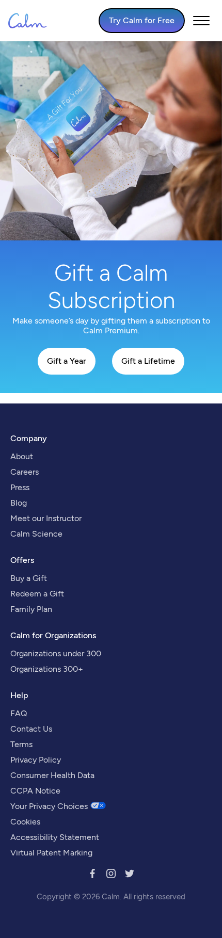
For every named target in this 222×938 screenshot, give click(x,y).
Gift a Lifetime (148, 361)
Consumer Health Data (52, 775)
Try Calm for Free (142, 20)
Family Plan (31, 609)
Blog (18, 503)
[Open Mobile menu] (201, 20)
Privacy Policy (35, 760)
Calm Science (36, 534)
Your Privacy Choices (49, 806)
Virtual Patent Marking (51, 853)
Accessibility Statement (54, 837)
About (21, 456)
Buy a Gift (28, 578)
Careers (24, 472)
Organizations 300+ (46, 669)
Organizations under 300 (55, 653)
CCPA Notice (35, 791)
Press (19, 487)
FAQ (18, 713)
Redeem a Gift (37, 594)
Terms (21, 744)
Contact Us (31, 729)
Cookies (25, 822)
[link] (92, 875)
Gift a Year (66, 361)
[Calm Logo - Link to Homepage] (27, 20)
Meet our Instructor (46, 518)
